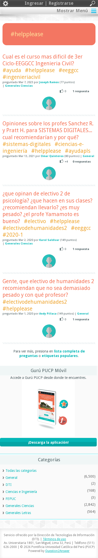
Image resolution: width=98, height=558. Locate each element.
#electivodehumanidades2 (35, 228)
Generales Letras (18, 513)
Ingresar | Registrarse (49, 3)
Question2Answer (57, 551)
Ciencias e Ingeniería (21, 492)
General (88, 156)
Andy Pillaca (48, 313)
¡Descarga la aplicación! (48, 442)
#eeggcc (68, 70)
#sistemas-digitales (27, 144)
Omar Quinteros (52, 156)
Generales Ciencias (19, 85)
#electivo (35, 221)
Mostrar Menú (72, 10)
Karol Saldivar (49, 240)
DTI (9, 485)
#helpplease (40, 70)
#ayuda (12, 70)
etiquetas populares (60, 356)
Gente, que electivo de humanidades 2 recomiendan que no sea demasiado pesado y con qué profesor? (48, 288)
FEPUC (11, 499)
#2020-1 (13, 235)
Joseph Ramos (49, 82)
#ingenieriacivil (21, 77)
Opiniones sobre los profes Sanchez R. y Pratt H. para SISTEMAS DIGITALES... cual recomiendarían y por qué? (48, 130)
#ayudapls (77, 151)
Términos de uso (54, 539)
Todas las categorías (21, 471)
